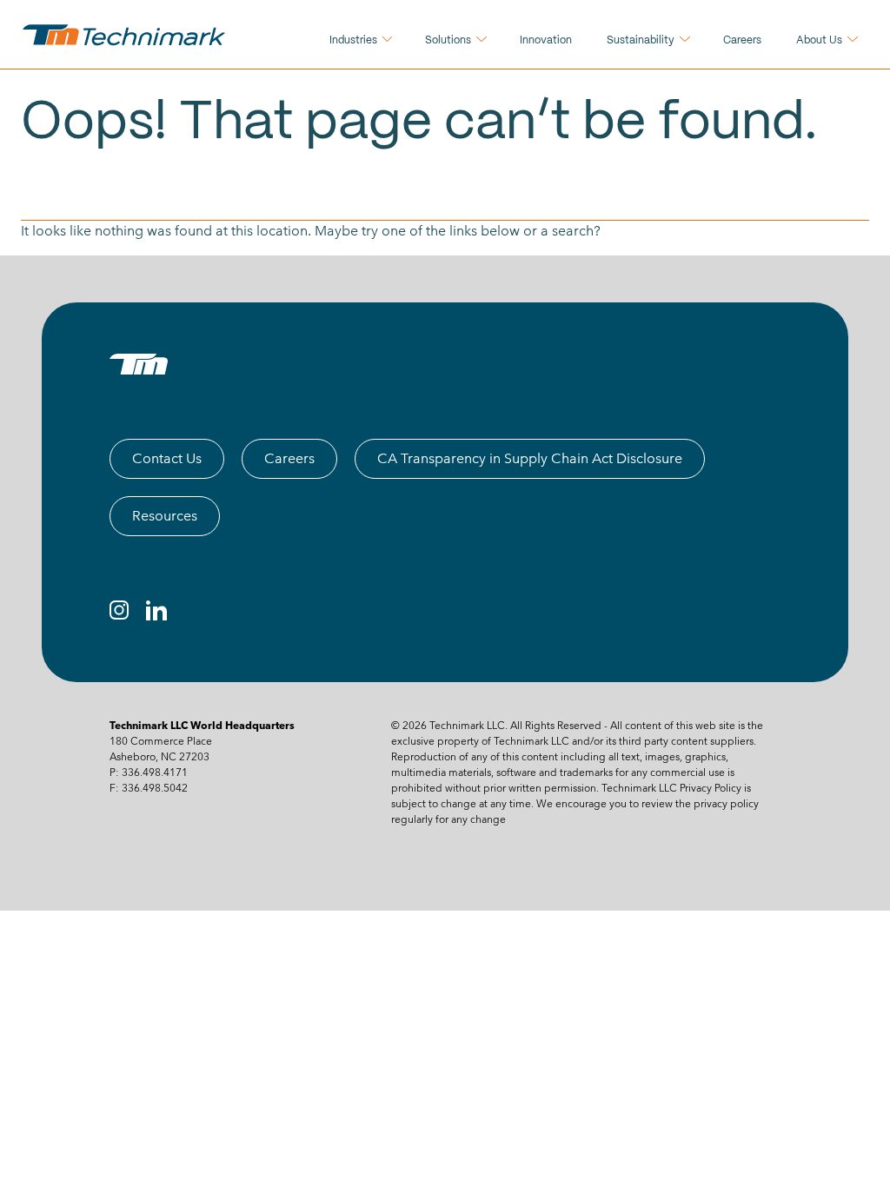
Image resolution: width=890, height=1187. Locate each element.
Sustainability (640, 40)
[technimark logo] (126, 35)
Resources (164, 515)
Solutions (448, 40)
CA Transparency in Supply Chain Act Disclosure (529, 458)
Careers (742, 40)
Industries (353, 40)
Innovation (546, 40)
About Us (819, 40)
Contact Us (167, 458)
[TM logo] (139, 364)
